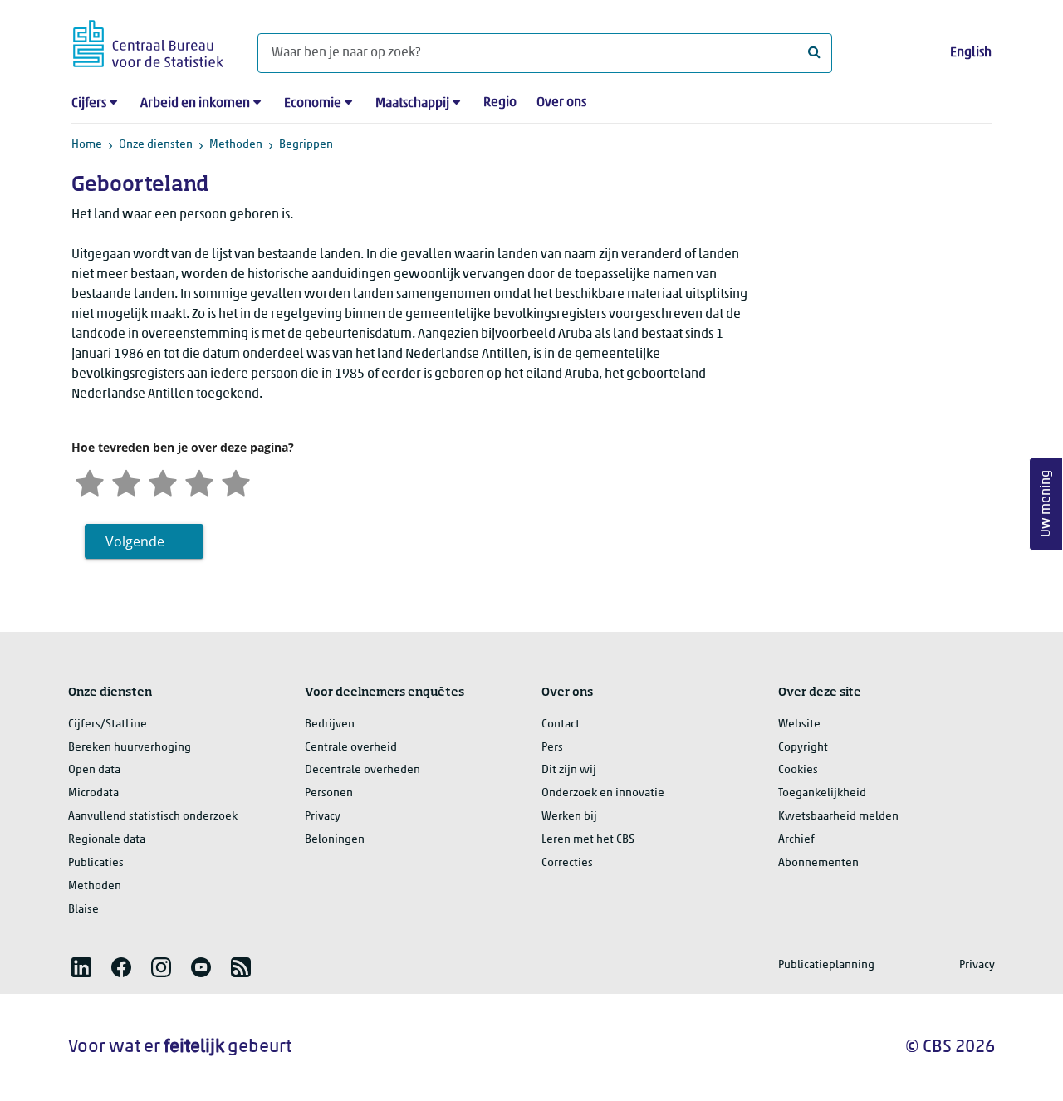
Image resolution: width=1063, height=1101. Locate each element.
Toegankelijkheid (822, 793)
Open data (94, 770)
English (971, 53)
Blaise (83, 909)
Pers (552, 747)
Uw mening (1046, 504)
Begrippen (306, 144)
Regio (500, 103)
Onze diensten (156, 144)
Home (86, 144)
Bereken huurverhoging (129, 747)
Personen (329, 793)
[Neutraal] (163, 481)
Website (799, 724)
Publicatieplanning (826, 965)
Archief (796, 839)
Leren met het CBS (587, 839)
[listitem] (81, 967)
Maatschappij (412, 103)
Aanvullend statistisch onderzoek (153, 816)
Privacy (322, 816)
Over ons (561, 103)
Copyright (803, 747)
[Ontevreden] (126, 481)
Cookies (798, 770)
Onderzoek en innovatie (602, 793)
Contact (560, 724)
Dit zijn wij (568, 770)
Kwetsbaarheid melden (838, 816)
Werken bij (569, 816)
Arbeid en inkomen (195, 103)
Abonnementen (818, 863)
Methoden (235, 144)
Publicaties (96, 863)
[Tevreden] (199, 481)
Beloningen (335, 839)
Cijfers (88, 103)
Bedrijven (330, 724)
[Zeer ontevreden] (89, 481)
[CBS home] (148, 41)
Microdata (93, 793)
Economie (312, 103)
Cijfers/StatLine (107, 724)
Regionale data (106, 839)
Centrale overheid (351, 747)
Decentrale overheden (362, 770)
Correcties (567, 863)
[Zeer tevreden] (236, 481)
